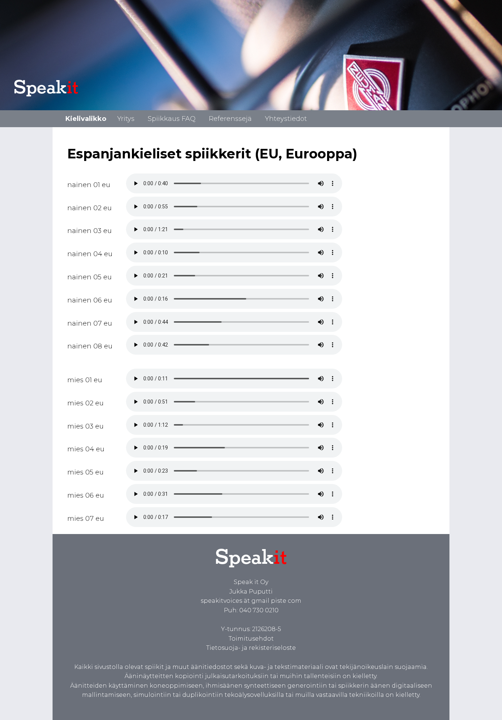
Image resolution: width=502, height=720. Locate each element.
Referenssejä (230, 119)
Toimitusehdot (251, 638)
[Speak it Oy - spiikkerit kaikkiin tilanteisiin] (61, 96)
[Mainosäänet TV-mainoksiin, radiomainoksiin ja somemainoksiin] (251, 572)
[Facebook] (90, 704)
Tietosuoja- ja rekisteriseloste (251, 647)
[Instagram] (159, 704)
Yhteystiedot (286, 119)
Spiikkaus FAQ (172, 119)
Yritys (126, 119)
